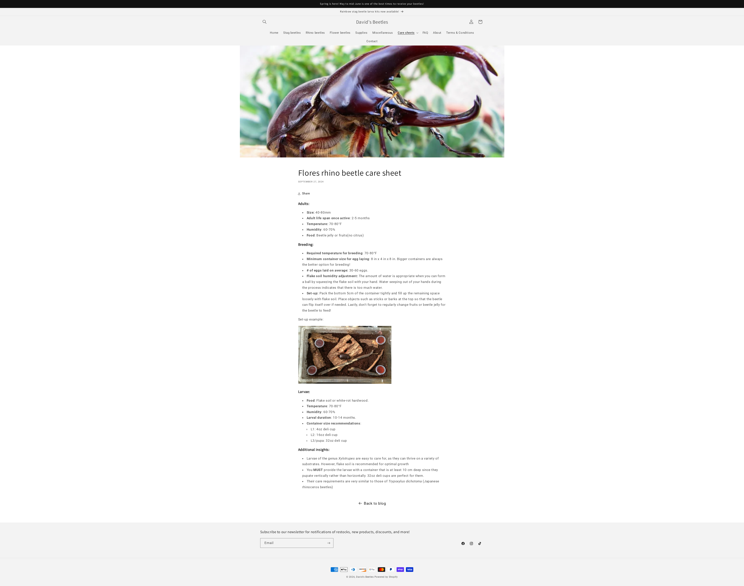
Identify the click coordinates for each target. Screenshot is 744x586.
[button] (264, 21)
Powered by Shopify (386, 577)
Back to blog (375, 503)
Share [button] (306, 193)
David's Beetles (365, 577)
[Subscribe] (328, 543)
